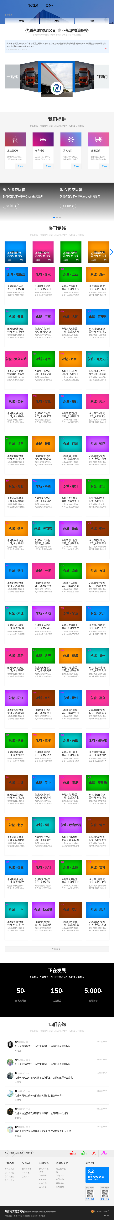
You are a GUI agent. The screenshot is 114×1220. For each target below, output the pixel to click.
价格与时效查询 (44, 1170)
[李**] (10, 1111)
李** (16, 1109)
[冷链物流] (70, 134)
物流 (7, 269)
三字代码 (43, 1183)
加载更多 (56, 949)
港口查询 (43, 1187)
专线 (15, 1216)
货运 (11, 1216)
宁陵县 (92, 21)
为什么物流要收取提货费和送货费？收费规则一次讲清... (42, 1113)
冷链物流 (67, 150)
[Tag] (105, 1216)
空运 (20, 1216)
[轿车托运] (43, 134)
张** (16, 1127)
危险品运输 (12, 150)
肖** (16, 1042)
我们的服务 (9, 1176)
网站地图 (42, 1216)
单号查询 (43, 1175)
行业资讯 (25, 1172)
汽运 (6, 1216)
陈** (16, 1073)
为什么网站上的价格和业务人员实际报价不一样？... (40, 1095)
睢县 (57, 21)
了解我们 (10, 206)
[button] (54, 217)
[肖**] (10, 1044)
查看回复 (18, 1051)
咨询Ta (20, 166)
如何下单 (60, 1175)
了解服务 (67, 206)
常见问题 (60, 1187)
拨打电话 (73, 1154)
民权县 (21, 21)
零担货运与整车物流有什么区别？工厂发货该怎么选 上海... (44, 1131)
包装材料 (25, 1176)
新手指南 (60, 1183)
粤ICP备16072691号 (101, 1211)
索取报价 (43, 1179)
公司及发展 (9, 1169)
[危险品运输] (15, 134)
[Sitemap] (108, 1216)
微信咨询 (82, 1155)
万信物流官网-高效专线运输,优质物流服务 (30, 1212)
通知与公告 (26, 1169)
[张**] (10, 1129)
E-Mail (93, 1154)
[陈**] (10, 1075)
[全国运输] (98, 134)
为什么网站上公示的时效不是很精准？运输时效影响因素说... (44, 1077)
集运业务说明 (61, 1170)
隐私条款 (34, 1216)
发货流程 (60, 1179)
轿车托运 (39, 150)
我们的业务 (9, 1172)
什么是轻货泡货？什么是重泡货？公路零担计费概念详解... (43, 1046)
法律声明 (26, 1216)
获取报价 (104, 1154)
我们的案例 (9, 1180)
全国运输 (95, 150)
